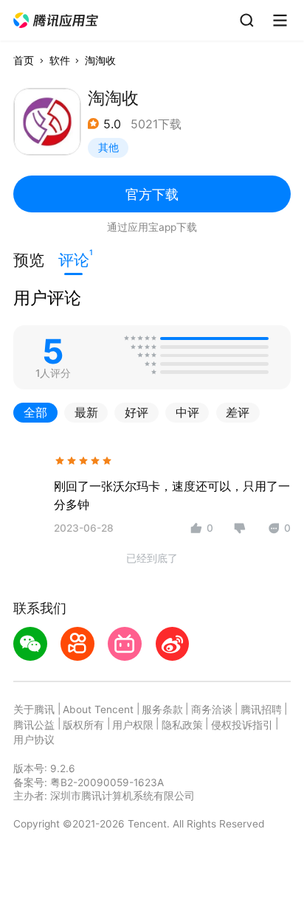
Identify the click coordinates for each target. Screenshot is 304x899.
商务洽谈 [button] (211, 709)
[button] (56, 21)
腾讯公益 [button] (34, 725)
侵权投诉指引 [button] (242, 725)
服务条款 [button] (162, 709)
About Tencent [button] (98, 709)
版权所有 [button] (83, 725)
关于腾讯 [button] (34, 709)
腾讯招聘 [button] (261, 709)
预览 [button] (28, 260)
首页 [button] (23, 60)
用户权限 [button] (132, 725)
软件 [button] (59, 60)
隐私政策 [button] (182, 725)
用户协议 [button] (34, 740)
